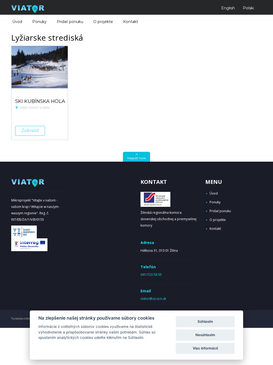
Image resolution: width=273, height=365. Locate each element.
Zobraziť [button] (30, 130)
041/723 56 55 (151, 274)
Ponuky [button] (39, 21)
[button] (136, 157)
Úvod (17, 21)
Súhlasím (205, 321)
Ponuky (215, 202)
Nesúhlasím (205, 335)
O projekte (103, 21)
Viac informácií (205, 348)
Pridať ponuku (70, 21)
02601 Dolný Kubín (35, 108)
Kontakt (130, 21)
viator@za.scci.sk (153, 298)
